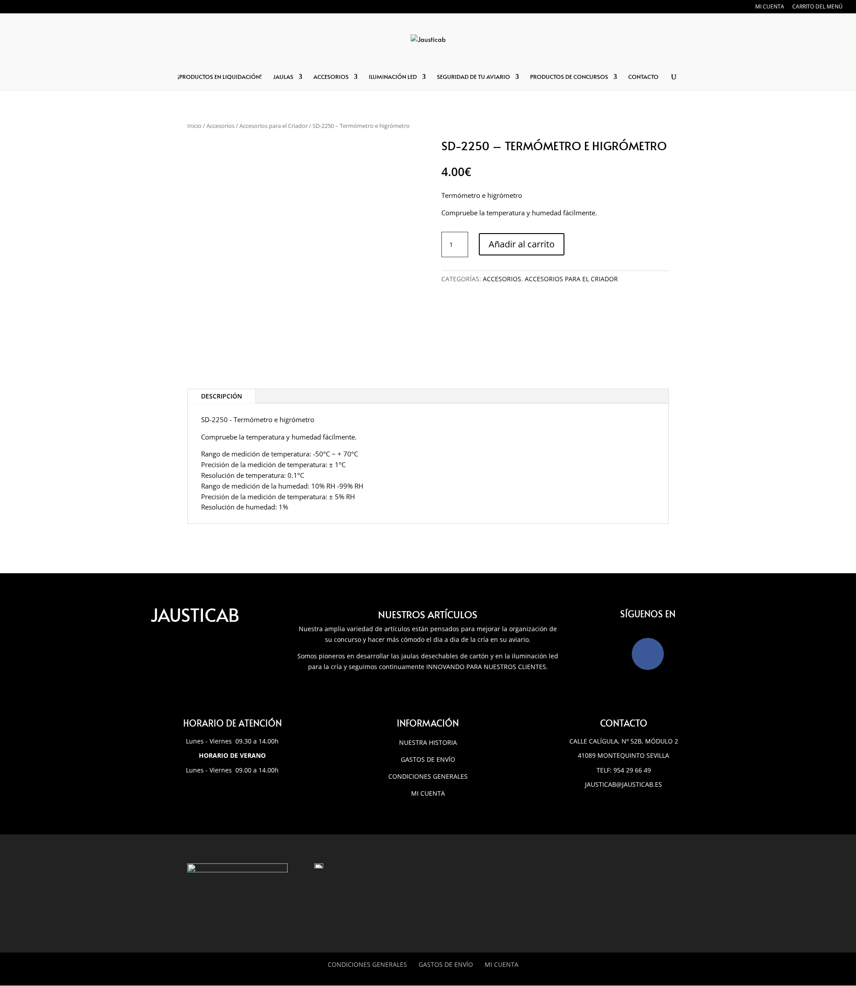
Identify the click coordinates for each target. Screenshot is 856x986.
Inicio (194, 126)
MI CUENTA (769, 7)
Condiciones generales (428, 776)
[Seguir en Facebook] (648, 654)
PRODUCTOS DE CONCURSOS (569, 77)
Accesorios (220, 126)
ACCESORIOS (331, 77)
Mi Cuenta (502, 964)
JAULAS (283, 77)
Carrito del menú (817, 7)
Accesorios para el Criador (273, 126)
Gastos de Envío (428, 759)
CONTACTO (643, 77)
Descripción (221, 396)
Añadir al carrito (522, 244)
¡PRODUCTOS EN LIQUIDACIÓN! (219, 77)
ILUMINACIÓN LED (393, 77)
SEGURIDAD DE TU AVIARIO (473, 77)
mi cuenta (428, 793)
